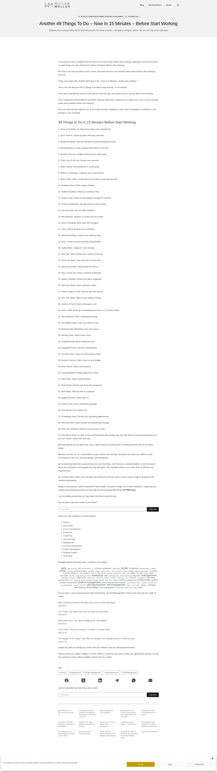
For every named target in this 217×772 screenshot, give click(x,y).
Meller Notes (81, 578)
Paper (83, 580)
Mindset (113, 578)
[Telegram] (116, 680)
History (151, 573)
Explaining (67, 532)
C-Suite (152, 568)
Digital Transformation (142, 571)
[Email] (150, 680)
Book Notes (68, 526)
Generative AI (117, 573)
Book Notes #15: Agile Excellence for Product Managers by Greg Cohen (149, 724)
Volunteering (119, 587)
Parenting (89, 580)
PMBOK (102, 580)
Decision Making (116, 571)
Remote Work (152, 582)
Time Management (106, 588)
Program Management (68, 582)
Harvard (140, 573)
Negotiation (141, 578)
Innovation (64, 575)
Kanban (72, 575)
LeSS (117, 575)
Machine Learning (125, 575)
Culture (97, 571)
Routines (76, 585)
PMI (106, 580)
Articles (84, 16)
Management (68, 542)
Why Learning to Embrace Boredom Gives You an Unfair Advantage (86, 603)
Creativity (91, 571)
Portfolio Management (128, 580)
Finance (93, 573)
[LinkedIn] (100, 680)
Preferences (199, 764)
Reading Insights (70, 553)
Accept (140, 764)
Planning (96, 580)
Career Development (96, 16)
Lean (106, 576)
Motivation (132, 578)
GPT (128, 573)
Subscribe (153, 509)
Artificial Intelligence (103, 568)
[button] (212, 758)
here (66, 87)
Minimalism (120, 578)
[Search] (178, 5)
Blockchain (116, 568)
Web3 (126, 587)
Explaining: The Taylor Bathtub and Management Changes (87, 724)
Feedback (86, 573)
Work (131, 587)
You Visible (138, 587)
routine (141, 100)
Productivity (144, 580)
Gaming (109, 573)
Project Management (71, 549)
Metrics (106, 578)
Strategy (152, 585)
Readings (144, 582)
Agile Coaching (72, 568)
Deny (170, 764)
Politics (115, 580)
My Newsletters (155, 5)
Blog (142, 5)
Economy (154, 571)
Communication (80, 571)
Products (154, 580)
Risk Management (66, 585)
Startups (144, 585)
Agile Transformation (84, 568)
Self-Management (116, 585)
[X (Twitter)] (83, 680)
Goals (124, 573)
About (168, 5)
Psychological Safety (133, 582)
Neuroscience (64, 580)
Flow (99, 573)
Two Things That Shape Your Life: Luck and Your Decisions (83, 612)
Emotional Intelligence (70, 573)
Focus (104, 573)
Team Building (79, 588)
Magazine (136, 575)
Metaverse (99, 578)
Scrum (83, 585)
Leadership (67, 536)
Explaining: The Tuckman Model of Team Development (107, 724)
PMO (110, 580)
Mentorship (91, 578)
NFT (71, 580)
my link (112, 490)
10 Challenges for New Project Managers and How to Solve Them (66, 734)
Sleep (128, 585)
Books (124, 568)
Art (93, 568)
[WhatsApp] (133, 680)
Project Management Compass (114, 582)
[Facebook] (66, 680)
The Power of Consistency (149, 731)
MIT (126, 578)
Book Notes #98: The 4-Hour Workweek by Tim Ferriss (148, 712)
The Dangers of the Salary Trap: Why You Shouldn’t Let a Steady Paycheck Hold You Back (96, 639)
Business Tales (144, 568)
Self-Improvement (96, 585)
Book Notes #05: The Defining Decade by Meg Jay (65, 712)
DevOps (131, 571)
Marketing (64, 578)
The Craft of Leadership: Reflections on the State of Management (66, 724)
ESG (81, 573)
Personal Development (114, 16)
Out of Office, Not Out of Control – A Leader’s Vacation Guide (84, 629)
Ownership (77, 580)
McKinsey (72, 578)
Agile (63, 568)
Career (62, 571)
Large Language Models (83, 575)
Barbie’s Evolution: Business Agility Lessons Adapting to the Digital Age (108, 734)
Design (125, 571)
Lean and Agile (69, 539)
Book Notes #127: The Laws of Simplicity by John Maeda (82, 621)
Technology (68, 556)
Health (146, 573)
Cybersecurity (105, 571)
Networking (150, 578)
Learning (112, 575)
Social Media (135, 585)
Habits (132, 573)
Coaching (70, 571)
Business (134, 568)
